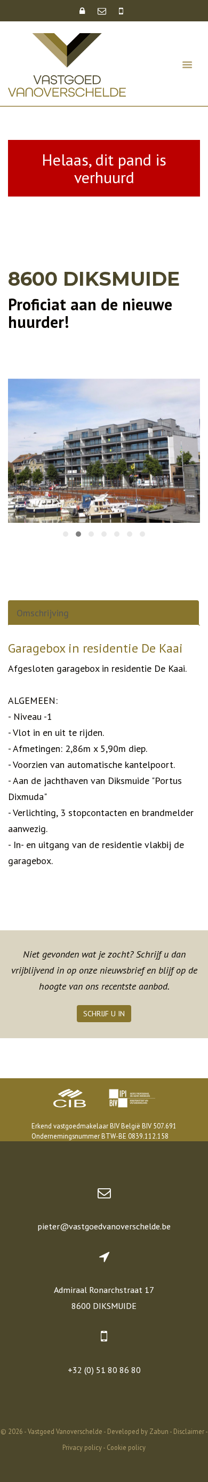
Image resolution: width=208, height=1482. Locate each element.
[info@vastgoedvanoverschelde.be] (103, 11)
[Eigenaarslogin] (83, 11)
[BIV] (132, 1099)
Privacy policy (82, 1447)
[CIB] (70, 1099)
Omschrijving (43, 613)
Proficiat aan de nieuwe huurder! (90, 313)
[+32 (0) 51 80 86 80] (121, 11)
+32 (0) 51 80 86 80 (104, 1370)
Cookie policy (126, 1447)
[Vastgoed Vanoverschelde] (67, 64)
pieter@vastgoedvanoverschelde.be (104, 1226)
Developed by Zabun (138, 1431)
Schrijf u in (104, 1013)
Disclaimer (188, 1431)
